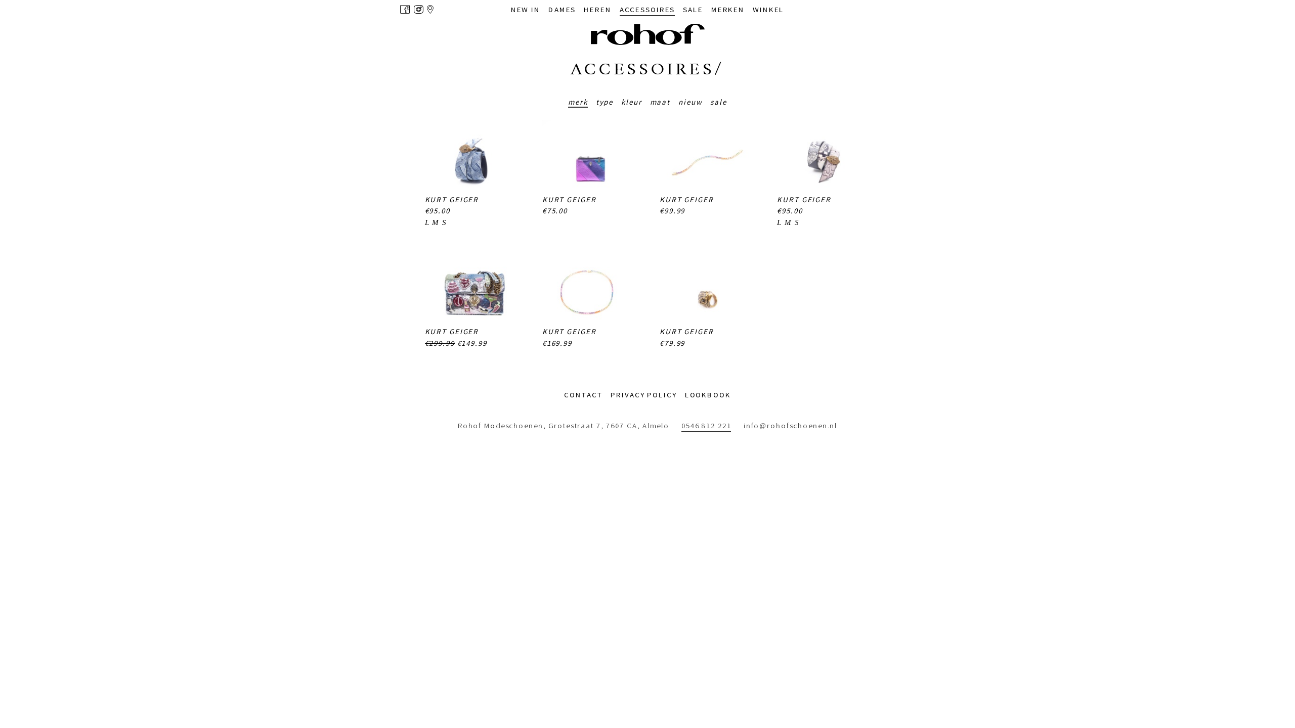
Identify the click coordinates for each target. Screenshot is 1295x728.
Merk (578, 102)
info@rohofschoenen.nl (790, 425)
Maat (660, 102)
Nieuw (690, 102)
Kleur (631, 102)
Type (605, 102)
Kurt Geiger (452, 199)
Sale (718, 102)
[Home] (648, 34)
